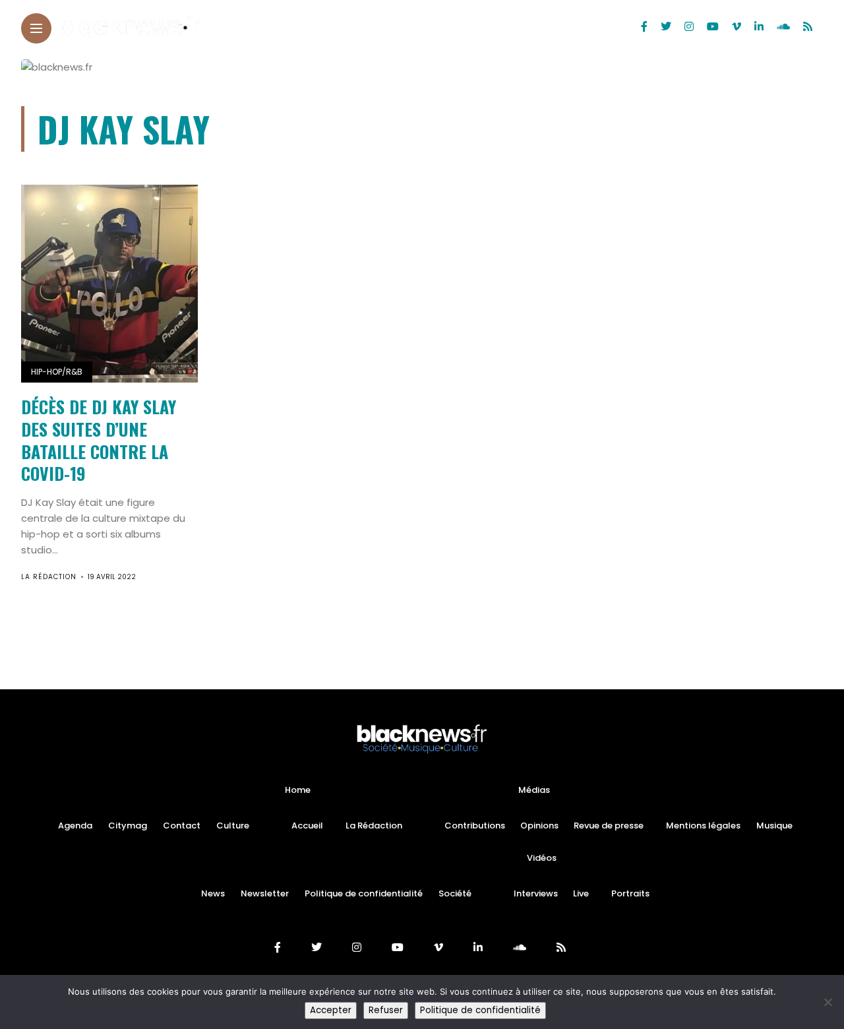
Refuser (386, 1010)
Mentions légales (703, 825)
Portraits (630, 893)
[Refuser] (827, 1002)
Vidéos (542, 858)
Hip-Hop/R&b (56, 371)
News (213, 893)
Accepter (330, 1010)
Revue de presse (609, 825)
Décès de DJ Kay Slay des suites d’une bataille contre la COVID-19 (98, 440)
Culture (232, 825)
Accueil (307, 825)
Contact (181, 825)
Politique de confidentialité (364, 893)
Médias (534, 790)
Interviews (536, 893)
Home (298, 790)
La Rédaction (48, 577)
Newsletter (265, 893)
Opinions (539, 825)
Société (454, 893)
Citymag (127, 825)
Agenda (75, 825)
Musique (774, 825)
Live (581, 893)
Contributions (474, 825)
